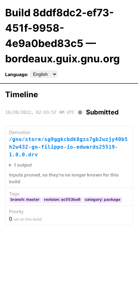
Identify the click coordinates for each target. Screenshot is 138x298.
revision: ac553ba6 (62, 199)
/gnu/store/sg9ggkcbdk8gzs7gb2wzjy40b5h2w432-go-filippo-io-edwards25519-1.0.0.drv (68, 147)
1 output (23, 165)
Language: (16, 74)
